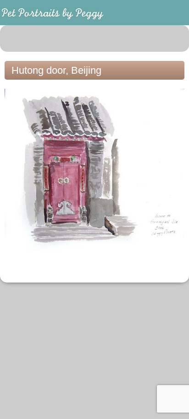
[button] (177, 38)
